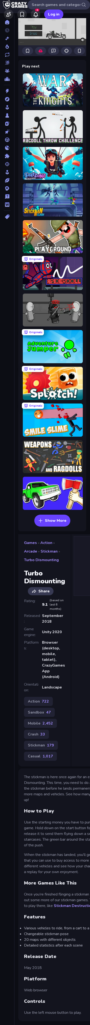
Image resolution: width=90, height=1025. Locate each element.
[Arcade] (7, 107)
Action (46, 542)
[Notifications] (35, 14)
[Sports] (7, 180)
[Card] (7, 123)
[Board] (7, 115)
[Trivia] (7, 196)
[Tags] (7, 217)
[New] (7, 38)
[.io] (7, 148)
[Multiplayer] (7, 71)
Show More (55, 520)
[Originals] (7, 63)
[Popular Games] (7, 46)
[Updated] (7, 55)
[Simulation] (7, 172)
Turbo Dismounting (41, 560)
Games (30, 542)
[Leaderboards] (7, 79)
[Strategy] (7, 188)
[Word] (7, 205)
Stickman (49, 551)
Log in (54, 14)
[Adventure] (7, 99)
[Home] (7, 22)
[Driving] (7, 140)
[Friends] (8, 14)
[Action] (7, 91)
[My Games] (22, 14)
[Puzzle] (7, 156)
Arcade (30, 551)
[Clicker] (7, 132)
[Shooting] (7, 164)
